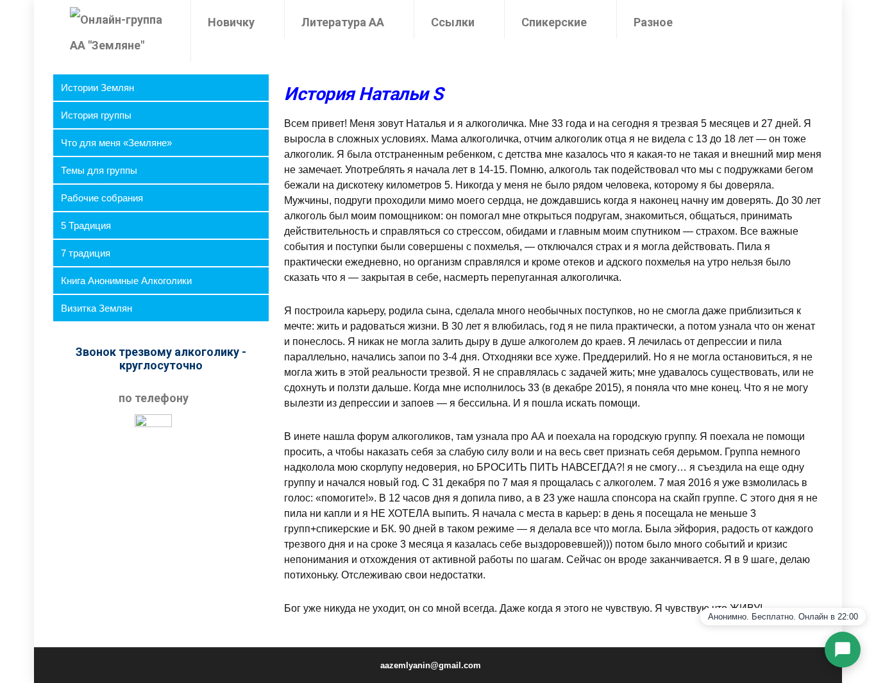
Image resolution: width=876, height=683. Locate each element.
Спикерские (554, 22)
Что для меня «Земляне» (116, 142)
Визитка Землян (96, 308)
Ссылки (453, 22)
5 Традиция (86, 225)
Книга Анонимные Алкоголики (126, 280)
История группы (96, 115)
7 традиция (85, 253)
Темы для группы (99, 170)
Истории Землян (97, 87)
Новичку (231, 22)
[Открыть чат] (843, 650)
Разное (653, 22)
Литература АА (342, 22)
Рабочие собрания (102, 197)
